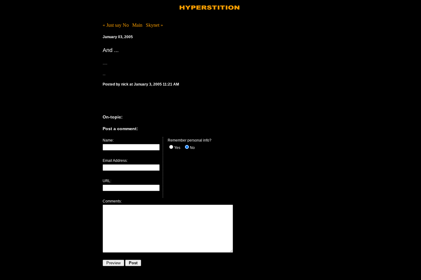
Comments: (112, 201)
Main (137, 25)
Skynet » (154, 25)
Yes (177, 148)
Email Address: (115, 160)
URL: (107, 181)
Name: (108, 140)
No (192, 148)
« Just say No (116, 25)
